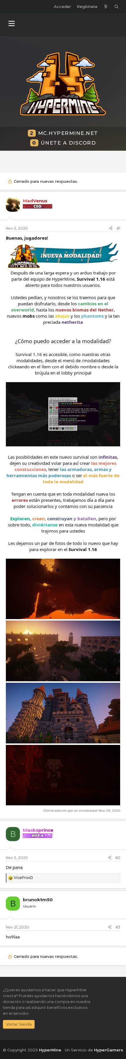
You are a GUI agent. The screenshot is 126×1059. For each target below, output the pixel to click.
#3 (117, 927)
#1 (118, 228)
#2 (117, 857)
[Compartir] (111, 228)
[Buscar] (116, 6)
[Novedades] (106, 6)
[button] (11, 23)
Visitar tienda (19, 1024)
